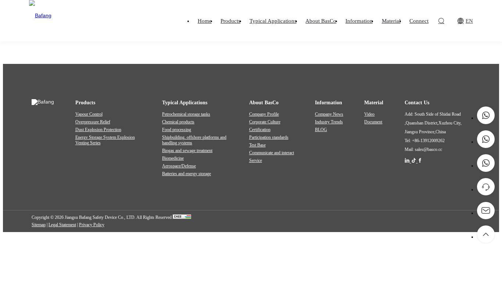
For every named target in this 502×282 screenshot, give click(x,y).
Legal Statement (62, 224)
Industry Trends (329, 121)
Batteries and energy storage (186, 173)
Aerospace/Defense (179, 166)
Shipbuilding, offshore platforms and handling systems (194, 140)
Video (369, 114)
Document (252, 46)
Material (227, 46)
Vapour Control (89, 114)
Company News (329, 114)
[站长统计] (182, 217)
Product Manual (284, 46)
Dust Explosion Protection (98, 129)
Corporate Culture (264, 121)
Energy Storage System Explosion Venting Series (105, 140)
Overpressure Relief (92, 121)
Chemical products (178, 121)
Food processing (176, 129)
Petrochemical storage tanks (186, 114)
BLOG (321, 129)
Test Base (257, 145)
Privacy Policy (91, 224)
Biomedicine (173, 158)
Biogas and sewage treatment (187, 150)
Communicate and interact (271, 152)
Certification (259, 129)
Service (255, 160)
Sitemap (39, 224)
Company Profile (264, 114)
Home (207, 46)
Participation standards (268, 137)
